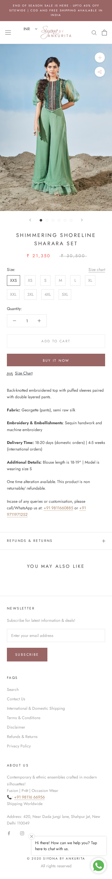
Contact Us (16, 699)
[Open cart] (104, 32)
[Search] (94, 32)
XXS (13, 280)
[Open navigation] (8, 32)
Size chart (96, 269)
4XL (48, 294)
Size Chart (23, 373)
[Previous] (30, 220)
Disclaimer (16, 727)
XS (30, 280)
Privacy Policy (19, 746)
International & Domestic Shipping (36, 708)
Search (13, 689)
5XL (65, 294)
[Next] (82, 220)
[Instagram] (22, 833)
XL (90, 280)
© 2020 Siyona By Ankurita (56, 858)
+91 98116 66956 (29, 797)
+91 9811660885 (58, 508)
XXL (13, 294)
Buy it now (56, 360)
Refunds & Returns (30, 540)
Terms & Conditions (23, 718)
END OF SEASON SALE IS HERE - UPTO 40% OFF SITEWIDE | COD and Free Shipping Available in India (56, 10)
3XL (30, 294)
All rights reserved (56, 866)
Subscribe (27, 654)
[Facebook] (9, 833)
